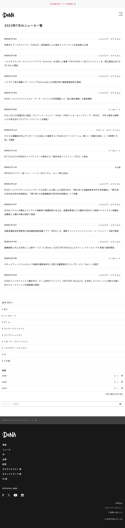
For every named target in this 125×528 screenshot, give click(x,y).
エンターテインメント (14, 329)
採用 (4, 464)
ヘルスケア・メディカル (15, 348)
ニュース (6, 450)
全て (6, 309)
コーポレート (10, 316)
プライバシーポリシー (114, 508)
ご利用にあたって (115, 512)
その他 (7, 361)
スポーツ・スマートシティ (16, 342)
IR (3, 455)
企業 (4, 459)
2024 (4, 388)
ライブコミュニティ (13, 335)
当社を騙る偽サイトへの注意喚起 (61, 4)
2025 (4, 382)
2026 (4, 376)
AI (5, 354)
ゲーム (7, 322)
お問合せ (119, 503)
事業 (4, 445)
